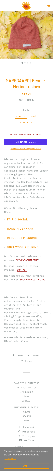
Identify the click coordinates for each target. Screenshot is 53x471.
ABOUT (26, 411)
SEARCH (26, 416)
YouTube (28, 440)
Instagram (28, 436)
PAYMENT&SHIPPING (27, 260)
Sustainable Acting (32, 279)
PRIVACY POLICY (26, 387)
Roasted (20, 116)
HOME (26, 420)
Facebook (28, 427)
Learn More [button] (10, 458)
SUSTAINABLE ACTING (26, 407)
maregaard (32, 447)
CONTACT (22, 269)
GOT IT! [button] (26, 466)
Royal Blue (26, 122)
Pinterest (28, 431)
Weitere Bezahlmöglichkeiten (26, 148)
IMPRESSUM (26, 392)
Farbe (26, 110)
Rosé (33, 116)
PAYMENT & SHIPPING (26, 383)
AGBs (26, 396)
